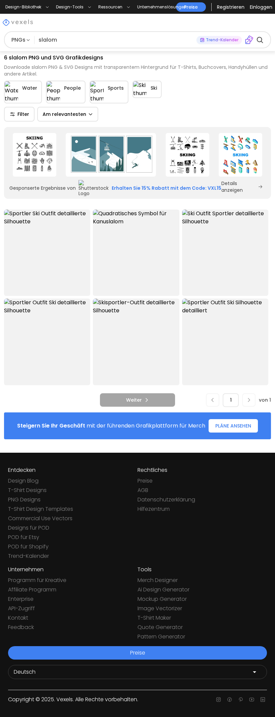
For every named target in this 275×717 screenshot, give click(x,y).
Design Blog (23, 481)
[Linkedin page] (263, 699)
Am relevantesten (64, 114)
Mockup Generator (162, 599)
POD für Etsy (23, 537)
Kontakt (18, 618)
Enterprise (21, 599)
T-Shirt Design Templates (40, 509)
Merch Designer (158, 580)
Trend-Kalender (28, 556)
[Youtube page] (252, 699)
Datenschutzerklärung (166, 499)
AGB (143, 490)
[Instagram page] (218, 699)
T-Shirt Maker (154, 618)
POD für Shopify (28, 546)
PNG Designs (24, 499)
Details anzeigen (232, 186)
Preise (145, 481)
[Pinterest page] (240, 699)
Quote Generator (160, 627)
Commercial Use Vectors (40, 518)
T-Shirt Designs (27, 490)
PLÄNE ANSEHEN (233, 425)
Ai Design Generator (163, 589)
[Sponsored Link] (34, 155)
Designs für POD (28, 528)
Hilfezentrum (154, 509)
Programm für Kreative (37, 580)
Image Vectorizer (160, 608)
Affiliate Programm (32, 589)
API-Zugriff (21, 608)
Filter (23, 114)
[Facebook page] (229, 699)
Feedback (21, 627)
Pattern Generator (161, 636)
